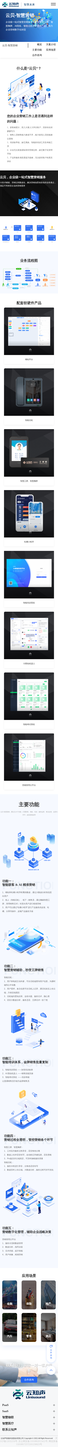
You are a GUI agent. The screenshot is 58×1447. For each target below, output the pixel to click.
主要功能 (37, 50)
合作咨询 (37, 55)
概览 (39, 44)
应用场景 (51, 50)
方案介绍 (51, 44)
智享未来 (29, 4)
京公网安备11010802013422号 (33, 1441)
